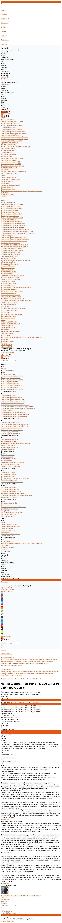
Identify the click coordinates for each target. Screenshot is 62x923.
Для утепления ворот (8, 318)
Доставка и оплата (7, 341)
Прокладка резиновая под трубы (12, 166)
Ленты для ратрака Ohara (10, 212)
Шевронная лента (7, 152)
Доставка (4, 903)
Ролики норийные (7, 235)
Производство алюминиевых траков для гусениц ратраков (21, 191)
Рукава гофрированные (9, 177)
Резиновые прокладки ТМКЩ (11, 164)
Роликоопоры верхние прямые (12, 250)
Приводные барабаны (8, 145)
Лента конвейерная (7, 150)
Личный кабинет (6, 592)
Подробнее (5, 819)
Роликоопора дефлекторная (10, 252)
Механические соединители (10, 185)
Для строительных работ (9, 173)
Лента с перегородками (9, 289)
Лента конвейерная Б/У (9, 168)
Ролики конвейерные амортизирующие (15, 229)
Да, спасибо (4, 111)
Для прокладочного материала (11, 314)
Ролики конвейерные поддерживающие (15, 239)
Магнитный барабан (8, 266)
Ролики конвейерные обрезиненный (14, 241)
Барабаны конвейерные (9, 143)
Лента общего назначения (10, 277)
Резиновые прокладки (8, 160)
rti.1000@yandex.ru (7, 590)
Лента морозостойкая (8, 283)
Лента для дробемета (8, 154)
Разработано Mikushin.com (7, 921)
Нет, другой (12, 111)
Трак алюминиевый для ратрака (12, 158)
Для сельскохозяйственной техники (13, 172)
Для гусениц (5, 312)
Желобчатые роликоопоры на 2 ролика (14, 139)
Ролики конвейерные (8, 127)
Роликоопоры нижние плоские (11, 141)
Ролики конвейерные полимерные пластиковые (18, 233)
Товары (3, 200)
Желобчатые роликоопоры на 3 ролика (14, 137)
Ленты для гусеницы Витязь (10, 123)
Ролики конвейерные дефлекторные (13, 237)
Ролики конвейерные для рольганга (13, 133)
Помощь (4, 901)
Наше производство (8, 335)
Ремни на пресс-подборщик (10, 279)
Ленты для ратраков (8, 120)
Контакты (4, 343)
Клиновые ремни (7, 187)
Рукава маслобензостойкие (10, 179)
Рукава (3, 175)
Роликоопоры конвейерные (10, 135)
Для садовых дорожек (8, 316)
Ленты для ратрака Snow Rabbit (12, 218)
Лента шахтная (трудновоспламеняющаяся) (16, 287)
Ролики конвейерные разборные (12, 227)
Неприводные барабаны (9, 264)
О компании (5, 899)
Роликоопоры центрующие (10, 254)
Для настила (5, 170)
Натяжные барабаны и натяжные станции (15, 146)
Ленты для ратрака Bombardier (12, 125)
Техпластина (5, 183)
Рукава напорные (7, 181)
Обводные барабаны (8, 148)
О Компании (5, 339)
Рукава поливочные (8, 327)
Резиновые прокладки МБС (10, 162)
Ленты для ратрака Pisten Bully (11, 214)
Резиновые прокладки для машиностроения (16, 301)
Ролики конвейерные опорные (11, 129)
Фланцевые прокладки (9, 302)
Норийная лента (6, 156)
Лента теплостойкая (8, 285)
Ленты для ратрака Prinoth (10, 216)
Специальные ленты (8, 281)
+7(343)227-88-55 (6, 588)
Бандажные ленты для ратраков (12, 121)
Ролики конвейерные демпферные (13, 131)
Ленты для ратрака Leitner (10, 210)
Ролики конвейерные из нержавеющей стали (17, 231)
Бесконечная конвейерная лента (12, 275)
